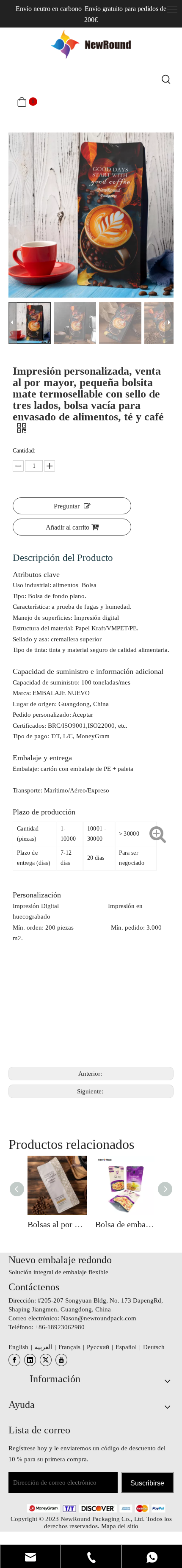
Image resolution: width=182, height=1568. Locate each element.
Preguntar (67, 506)
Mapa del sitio (119, 1526)
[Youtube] (61, 1360)
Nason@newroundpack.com (98, 1318)
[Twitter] (46, 1360)
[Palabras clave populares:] (166, 79)
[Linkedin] (30, 1360)
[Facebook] (14, 1360)
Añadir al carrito (67, 527)
